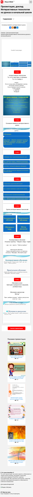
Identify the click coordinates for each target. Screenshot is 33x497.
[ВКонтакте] (10, 28)
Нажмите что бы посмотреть (12, 493)
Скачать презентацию (16, 328)
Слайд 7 (17, 279)
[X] (15, 28)
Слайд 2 (17, 120)
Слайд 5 (17, 206)
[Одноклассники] (13, 28)
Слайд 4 (17, 179)
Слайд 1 (17, 72)
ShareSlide (10, 2)
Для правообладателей (7, 484)
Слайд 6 (17, 236)
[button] (29, 40)
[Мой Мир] (17, 28)
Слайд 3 (17, 152)
